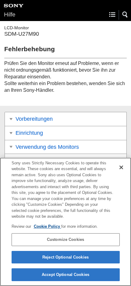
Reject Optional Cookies (65, 257)
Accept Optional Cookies (65, 274)
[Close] (121, 167)
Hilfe (10, 14)
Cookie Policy (47, 226)
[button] (125, 14)
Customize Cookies (65, 239)
